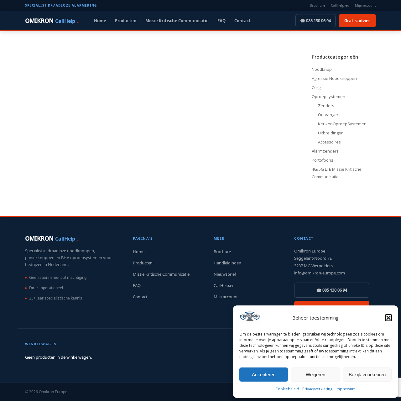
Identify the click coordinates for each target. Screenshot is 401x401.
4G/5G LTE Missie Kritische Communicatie (337, 173)
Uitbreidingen (331, 133)
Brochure (317, 5)
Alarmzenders (325, 151)
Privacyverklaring (317, 389)
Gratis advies (357, 20)
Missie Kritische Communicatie (177, 20)
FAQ (221, 20)
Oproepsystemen (328, 96)
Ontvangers (329, 114)
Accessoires (329, 142)
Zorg (316, 87)
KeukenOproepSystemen (342, 124)
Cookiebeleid (287, 389)
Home (100, 20)
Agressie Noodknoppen (334, 78)
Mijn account (365, 5)
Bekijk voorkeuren (367, 374)
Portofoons (322, 160)
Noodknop (322, 69)
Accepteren (263, 374)
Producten (126, 20)
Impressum (346, 389)
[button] (388, 318)
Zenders (326, 105)
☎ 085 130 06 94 (315, 20)
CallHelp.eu (340, 5)
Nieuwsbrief (225, 274)
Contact (242, 20)
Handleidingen (227, 263)
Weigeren (315, 374)
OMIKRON (51, 21)
